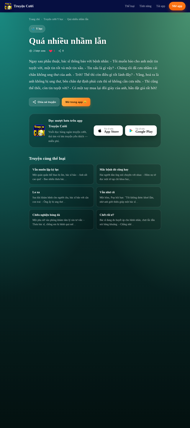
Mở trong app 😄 (76, 101)
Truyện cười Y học (53, 19)
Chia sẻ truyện (47, 101)
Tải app (160, 6)
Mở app (177, 6)
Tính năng (145, 6)
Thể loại (130, 6)
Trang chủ (34, 19)
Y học (36, 28)
